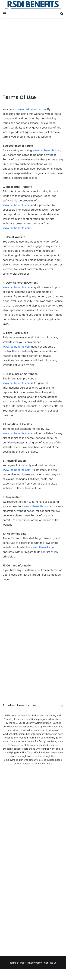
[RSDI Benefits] (33, 5)
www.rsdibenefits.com (32, 109)
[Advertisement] (33, 55)
